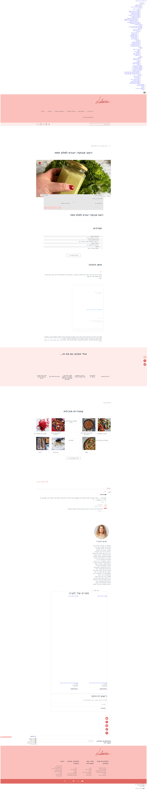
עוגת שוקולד (134, 34)
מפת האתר (59, 775)
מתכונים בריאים (135, 81)
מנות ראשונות (138, 24)
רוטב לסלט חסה (55, 340)
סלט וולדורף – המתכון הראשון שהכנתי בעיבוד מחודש (67, 377)
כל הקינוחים (136, 30)
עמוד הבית (59, 765)
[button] (6, 737)
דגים (141, 56)
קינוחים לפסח (133, 21)
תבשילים (89, 773)
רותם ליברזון (100, 504)
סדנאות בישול (140, 85)
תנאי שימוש (59, 774)
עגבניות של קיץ (54, 376)
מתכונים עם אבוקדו (82, 340)
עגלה (143, 89)
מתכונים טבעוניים (137, 67)
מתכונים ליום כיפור (134, 12)
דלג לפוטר (138, 0)
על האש (138, 55)
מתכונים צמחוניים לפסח (130, 19)
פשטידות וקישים (137, 65)
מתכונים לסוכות (135, 13)
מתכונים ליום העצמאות (133, 22)
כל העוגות (134, 33)
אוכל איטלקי (136, 80)
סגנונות (140, 75)
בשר (141, 48)
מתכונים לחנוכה (135, 14)
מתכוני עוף (137, 51)
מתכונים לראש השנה (134, 11)
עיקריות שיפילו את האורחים (132, 73)
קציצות (138, 52)
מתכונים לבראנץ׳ (93, 340)
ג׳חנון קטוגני (105, 376)
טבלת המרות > (73, 255)
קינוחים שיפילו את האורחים (132, 74)
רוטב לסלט (63, 340)
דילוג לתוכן (33, 736)
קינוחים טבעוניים (135, 46)
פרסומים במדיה (140, 88)
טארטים (138, 40)
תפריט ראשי (138, 4)
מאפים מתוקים (136, 42)
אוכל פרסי (137, 77)
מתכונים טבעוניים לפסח (130, 20)
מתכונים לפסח (136, 17)
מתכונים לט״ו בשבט (134, 15)
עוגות (138, 31)
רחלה (96, 506)
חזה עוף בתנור (102, 775)
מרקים (140, 25)
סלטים (140, 47)
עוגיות (138, 41)
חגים (140, 8)
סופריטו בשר (102, 769)
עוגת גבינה (134, 37)
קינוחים (140, 28)
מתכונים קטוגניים (135, 82)
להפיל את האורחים (137, 69)
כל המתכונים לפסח (132, 18)
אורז (138, 60)
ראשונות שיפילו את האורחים (132, 72)
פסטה (138, 61)
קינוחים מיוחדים (135, 45)
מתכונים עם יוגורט (72, 340)
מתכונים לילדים (138, 68)
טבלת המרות (140, 84)
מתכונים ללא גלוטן (135, 83)
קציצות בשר (136, 53)
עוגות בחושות (133, 35)
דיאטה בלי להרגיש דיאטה (89, 336)
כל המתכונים (58, 767)
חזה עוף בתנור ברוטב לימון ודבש (42, 377)
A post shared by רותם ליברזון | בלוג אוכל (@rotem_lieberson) (86, 329)
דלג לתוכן (144, 0)
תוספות (140, 57)
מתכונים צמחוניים (137, 66)
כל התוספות (136, 59)
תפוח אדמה (137, 62)
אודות (142, 86)
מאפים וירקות (136, 63)
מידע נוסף (103, 688)
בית (110, 145)
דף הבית (142, 2)
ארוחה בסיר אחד (135, 79)
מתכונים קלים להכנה (136, 7)
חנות (143, 87)
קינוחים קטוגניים (135, 44)
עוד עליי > (95, 590)
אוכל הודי (137, 78)
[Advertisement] (73, 136)
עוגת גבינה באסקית (101, 770)
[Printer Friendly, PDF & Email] (60, 208)
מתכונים (81, 111)
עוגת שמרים (134, 36)
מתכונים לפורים (135, 16)
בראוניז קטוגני (102, 768)
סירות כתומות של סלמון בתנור (79, 376)
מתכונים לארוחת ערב (136, 27)
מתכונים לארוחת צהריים (135, 26)
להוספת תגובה (42, 482)
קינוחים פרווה (136, 43)
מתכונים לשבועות (135, 23)
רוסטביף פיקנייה (92, 376)
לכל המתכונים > (73, 458)
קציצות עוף (137, 54)
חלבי (138, 64)
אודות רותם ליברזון (57, 768)
